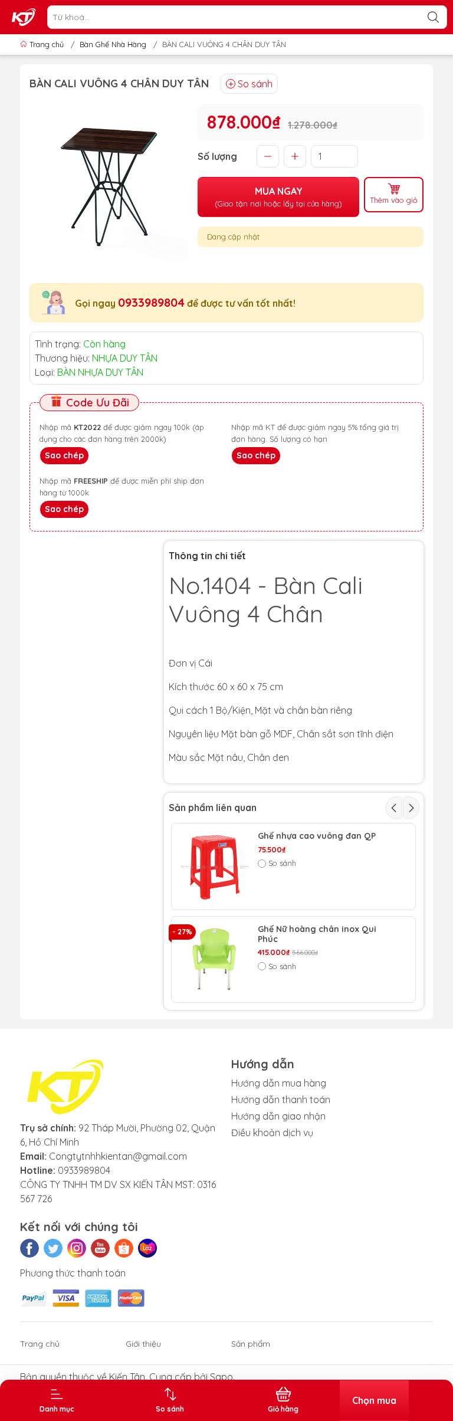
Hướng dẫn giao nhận (278, 1116)
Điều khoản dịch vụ (272, 1132)
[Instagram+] (76, 1248)
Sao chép (64, 455)
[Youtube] (100, 1248)
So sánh (255, 84)
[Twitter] (53, 1248)
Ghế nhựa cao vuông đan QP (317, 836)
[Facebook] (29, 1248)
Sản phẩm (250, 1343)
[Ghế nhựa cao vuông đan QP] (214, 866)
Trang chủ (46, 44)
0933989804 (151, 302)
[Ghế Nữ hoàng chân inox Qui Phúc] (214, 959)
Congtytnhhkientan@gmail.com (118, 1156)
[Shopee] (123, 1248)
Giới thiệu (143, 1343)
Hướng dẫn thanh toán (280, 1099)
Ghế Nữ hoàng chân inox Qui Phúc (317, 934)
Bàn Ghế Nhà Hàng (113, 44)
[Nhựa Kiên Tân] (24, 17)
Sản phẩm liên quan (213, 807)
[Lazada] (147, 1248)
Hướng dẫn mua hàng (278, 1083)
